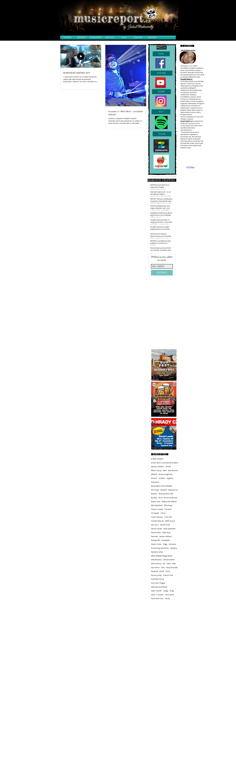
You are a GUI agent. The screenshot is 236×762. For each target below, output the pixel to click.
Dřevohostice (156, 559)
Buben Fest (155, 501)
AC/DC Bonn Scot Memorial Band (164, 463)
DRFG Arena (170, 521)
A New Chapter (157, 459)
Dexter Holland (165, 536)
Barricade (155, 490)
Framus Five (168, 575)
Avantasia (155, 482)
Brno (161, 497)
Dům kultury (156, 563)
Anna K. (154, 478)
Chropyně (155, 513)
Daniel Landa (156, 528)
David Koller (156, 532)
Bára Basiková (156, 505)
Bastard (164, 490)
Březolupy (168, 505)
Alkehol (154, 474)
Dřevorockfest (169, 559)
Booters (154, 493)
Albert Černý (156, 470)
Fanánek (154, 571)
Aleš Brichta (173, 470)
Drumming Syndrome (160, 548)
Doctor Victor (156, 544)
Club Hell (168, 517)
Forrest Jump (156, 575)
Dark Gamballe (169, 528)
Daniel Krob (165, 525)
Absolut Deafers (157, 466)
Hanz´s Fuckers (157, 594)
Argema (170, 478)
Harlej (167, 598)
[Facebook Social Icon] (160, 63)
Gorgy (165, 591)
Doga (165, 544)
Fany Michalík (171, 567)
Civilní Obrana (157, 517)
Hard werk (169, 594)
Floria (168, 571)
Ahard (168, 466)
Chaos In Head (157, 509)
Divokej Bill (155, 540)
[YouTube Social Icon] (160, 82)
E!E (164, 563)
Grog (172, 591)
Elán (174, 563)
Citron (163, 513)
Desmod (154, 536)
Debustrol (166, 532)
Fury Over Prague (158, 583)
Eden (169, 563)
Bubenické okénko (169, 501)
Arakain (162, 478)
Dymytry (173, 548)
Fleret (161, 571)
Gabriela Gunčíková (159, 587)
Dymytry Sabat (157, 552)
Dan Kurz (155, 525)
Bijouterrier (173, 490)
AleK (165, 470)
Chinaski (167, 509)
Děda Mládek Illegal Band (161, 556)
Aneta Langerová (165, 474)
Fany (163, 567)
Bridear (154, 497)
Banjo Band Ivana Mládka (161, 486)
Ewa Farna (155, 567)
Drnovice (172, 544)
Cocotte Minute (157, 521)
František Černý (157, 579)
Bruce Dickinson (170, 497)
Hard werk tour (157, 598)
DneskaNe (166, 540)
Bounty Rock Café (166, 493)
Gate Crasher (156, 591)
